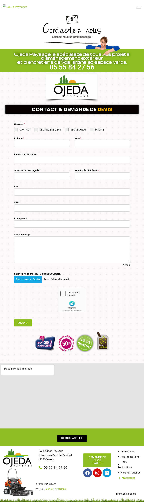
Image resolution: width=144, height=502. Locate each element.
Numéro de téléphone (87, 170)
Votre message (22, 234)
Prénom (19, 138)
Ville (16, 202)
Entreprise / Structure (25, 154)
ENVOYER (23, 323)
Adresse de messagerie (27, 170)
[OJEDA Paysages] (15, 7)
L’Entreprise (127, 451)
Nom (78, 138)
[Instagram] (97, 472)
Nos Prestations (130, 457)
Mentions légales (126, 493)
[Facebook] (87, 472)
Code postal (20, 218)
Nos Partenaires (131, 472)
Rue (16, 186)
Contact (130, 478)
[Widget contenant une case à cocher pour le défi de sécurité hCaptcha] (72, 300)
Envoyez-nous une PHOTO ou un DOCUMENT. (37, 274)
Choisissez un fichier (28, 279)
